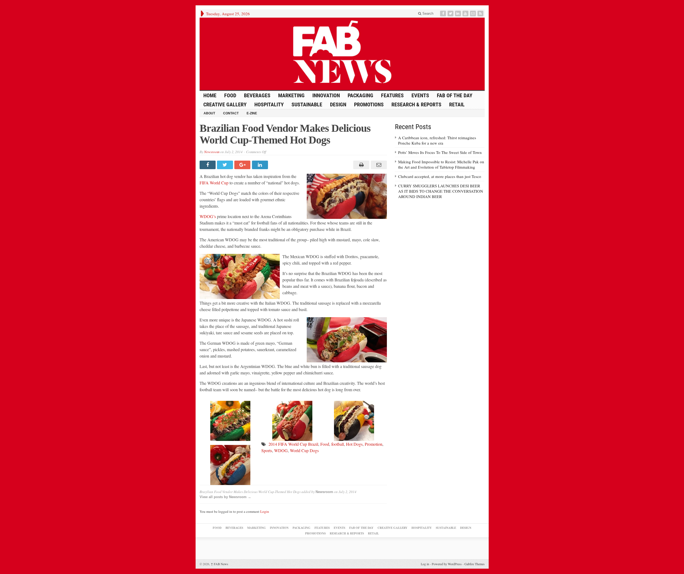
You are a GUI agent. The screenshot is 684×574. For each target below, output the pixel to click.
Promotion (373, 444)
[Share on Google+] (243, 165)
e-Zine (252, 113)
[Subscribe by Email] (473, 13)
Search (427, 13)
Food (230, 95)
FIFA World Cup (214, 182)
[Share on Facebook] (208, 165)
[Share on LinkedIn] (260, 165)
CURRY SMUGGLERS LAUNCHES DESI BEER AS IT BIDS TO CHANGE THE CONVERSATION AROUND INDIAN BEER (440, 191)
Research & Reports (416, 104)
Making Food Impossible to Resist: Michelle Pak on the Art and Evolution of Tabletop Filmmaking (441, 164)
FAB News (219, 564)
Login (264, 511)
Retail (457, 104)
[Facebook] (443, 13)
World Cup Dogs (304, 450)
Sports (266, 450)
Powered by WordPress (447, 564)
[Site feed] (481, 13)
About (209, 113)
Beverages (257, 95)
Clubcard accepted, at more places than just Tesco (439, 176)
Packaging (360, 95)
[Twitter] (451, 13)
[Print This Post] (360, 165)
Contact (231, 113)
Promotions (369, 104)
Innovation (326, 95)
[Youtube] (466, 13)
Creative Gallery (225, 104)
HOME (209, 95)
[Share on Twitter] (225, 165)
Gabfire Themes (474, 564)
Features (392, 95)
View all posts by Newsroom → (225, 497)
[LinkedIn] (458, 13)
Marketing (291, 95)
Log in (425, 564)
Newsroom (211, 151)
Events (420, 95)
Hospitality (269, 104)
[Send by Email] (378, 165)
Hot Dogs (354, 444)
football (337, 444)
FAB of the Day (454, 95)
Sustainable (307, 104)
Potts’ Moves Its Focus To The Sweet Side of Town (440, 152)
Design (338, 104)
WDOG (281, 450)
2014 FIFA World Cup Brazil (293, 444)
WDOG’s (208, 216)
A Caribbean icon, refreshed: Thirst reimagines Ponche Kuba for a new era (437, 140)
